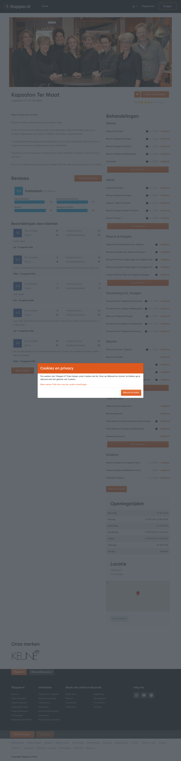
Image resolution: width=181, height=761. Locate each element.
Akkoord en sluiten (131, 393)
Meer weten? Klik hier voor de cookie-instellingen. (63, 384)
